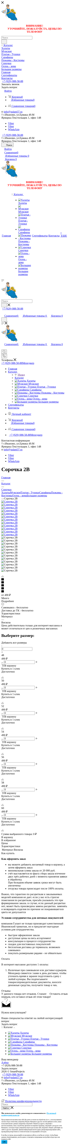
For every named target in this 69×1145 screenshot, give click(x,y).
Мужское (15, 492)
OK (4, 1142)
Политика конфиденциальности (23, 1101)
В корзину (7, 837)
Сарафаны (45, 492)
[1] (34, 579)
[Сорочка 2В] (9, 501)
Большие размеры (37, 495)
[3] (34, 585)
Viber (11, 123)
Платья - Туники (29, 492)
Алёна (5, 1062)
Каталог (19, 377)
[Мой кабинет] (2, 312)
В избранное (8, 840)
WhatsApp (13, 129)
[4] (34, 588)
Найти (6, 1108)
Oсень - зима (19, 495)
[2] (34, 582)
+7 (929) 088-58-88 (12, 81)
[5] (34, 591)
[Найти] (4, 41)
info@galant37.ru (13, 111)
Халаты (5, 492)
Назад (21, 374)
